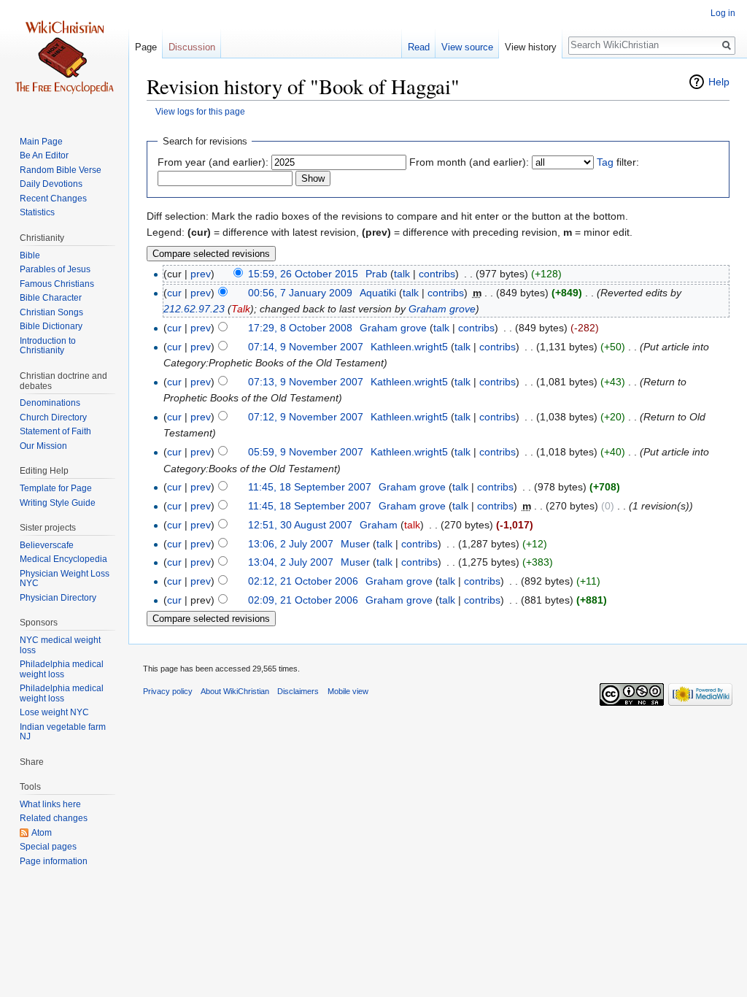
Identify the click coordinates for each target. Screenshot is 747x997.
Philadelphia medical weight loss (62, 669)
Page (146, 47)
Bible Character (51, 298)
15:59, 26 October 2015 (303, 274)
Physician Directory (58, 598)
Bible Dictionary (51, 326)
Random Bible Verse (60, 170)
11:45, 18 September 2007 (309, 487)
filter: (618, 162)
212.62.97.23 (194, 309)
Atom (41, 833)
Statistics (37, 212)
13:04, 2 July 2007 (290, 562)
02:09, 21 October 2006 (303, 600)
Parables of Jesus (55, 269)
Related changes (54, 818)
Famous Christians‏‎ (57, 284)
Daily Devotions (51, 184)
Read (419, 47)
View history (531, 47)
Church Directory (53, 417)
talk (402, 274)
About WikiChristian (235, 691)
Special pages (48, 847)
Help (718, 82)
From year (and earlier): (213, 162)
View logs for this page (200, 111)
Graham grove (442, 309)
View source (467, 47)
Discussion (192, 47)
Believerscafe (47, 545)
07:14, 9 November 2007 (305, 347)
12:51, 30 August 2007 (300, 525)
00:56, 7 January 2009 (300, 293)
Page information (54, 861)
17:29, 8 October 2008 (300, 328)
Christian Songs (51, 312)
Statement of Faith (55, 431)
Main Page (41, 141)
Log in (723, 13)
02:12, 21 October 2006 (303, 581)
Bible (30, 255)
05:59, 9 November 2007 (305, 452)
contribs (437, 274)
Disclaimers (298, 691)
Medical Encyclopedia (63, 559)
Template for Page (56, 488)
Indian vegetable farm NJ (63, 732)
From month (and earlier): (469, 162)
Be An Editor (44, 155)
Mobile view (348, 691)
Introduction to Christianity (48, 346)
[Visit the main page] (64, 58)
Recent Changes (53, 198)
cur (174, 293)
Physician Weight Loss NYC (64, 579)
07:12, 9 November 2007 (305, 417)
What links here (50, 804)
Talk (240, 309)
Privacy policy (168, 691)
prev (200, 274)
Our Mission (43, 446)
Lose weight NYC (54, 712)
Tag (605, 162)
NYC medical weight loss (60, 645)
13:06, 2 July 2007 (290, 544)
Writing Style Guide (58, 503)
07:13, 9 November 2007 (305, 382)
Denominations (50, 403)
